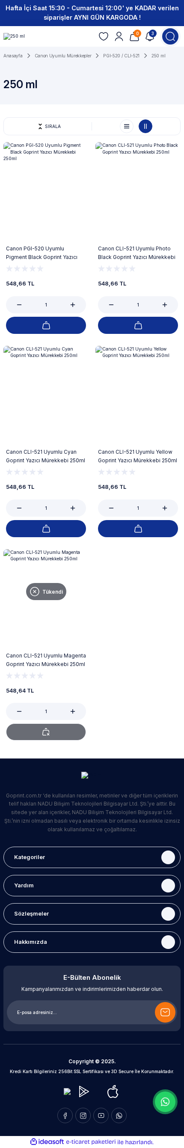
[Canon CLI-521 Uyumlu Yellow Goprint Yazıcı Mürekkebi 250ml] (138, 388)
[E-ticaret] (91, 1142)
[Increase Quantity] (77, 304)
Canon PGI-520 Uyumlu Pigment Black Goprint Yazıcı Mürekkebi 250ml (41, 253)
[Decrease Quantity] (14, 304)
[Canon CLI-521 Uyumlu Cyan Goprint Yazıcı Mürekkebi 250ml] (46, 388)
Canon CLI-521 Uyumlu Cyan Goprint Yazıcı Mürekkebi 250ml (45, 456)
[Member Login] (119, 36)
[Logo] (14, 36)
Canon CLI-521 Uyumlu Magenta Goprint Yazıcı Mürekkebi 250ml (46, 659)
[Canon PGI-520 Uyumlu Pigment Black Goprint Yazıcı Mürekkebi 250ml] (46, 184)
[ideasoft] (47, 1142)
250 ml (158, 55)
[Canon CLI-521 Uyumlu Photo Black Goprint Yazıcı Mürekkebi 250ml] (138, 184)
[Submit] (165, 1012)
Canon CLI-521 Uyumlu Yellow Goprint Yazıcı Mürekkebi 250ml (137, 456)
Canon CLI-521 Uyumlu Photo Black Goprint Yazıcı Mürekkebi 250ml (136, 253)
